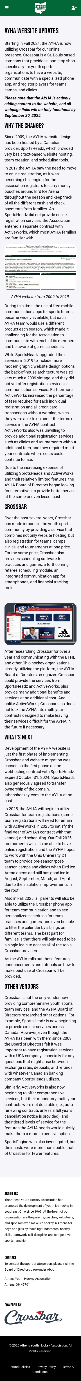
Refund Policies (19, 1367)
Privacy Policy (46, 1367)
